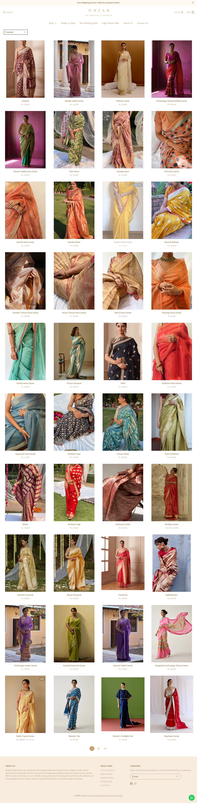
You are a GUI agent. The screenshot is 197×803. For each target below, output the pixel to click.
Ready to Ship (68, 23)
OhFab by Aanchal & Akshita (93, 795)
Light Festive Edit (110, 23)
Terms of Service (108, 770)
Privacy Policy (106, 781)
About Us (128, 23)
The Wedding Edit (88, 23)
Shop (51, 23)
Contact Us (142, 23)
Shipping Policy (107, 777)
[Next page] (105, 748)
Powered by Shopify (114, 795)
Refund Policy (106, 774)
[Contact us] (192, 798)
